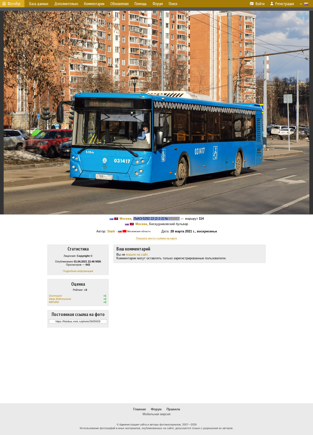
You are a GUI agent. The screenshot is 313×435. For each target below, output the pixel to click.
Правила (173, 409)
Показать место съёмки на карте (156, 238)
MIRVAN (54, 302)
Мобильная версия (156, 414)
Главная (139, 409)
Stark (111, 231)
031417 (174, 218)
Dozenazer (55, 295)
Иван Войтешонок (60, 298)
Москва (125, 218)
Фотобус (14, 3)
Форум (156, 409)
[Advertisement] (156, 365)
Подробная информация (78, 271)
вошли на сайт (136, 254)
